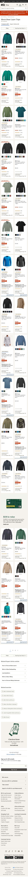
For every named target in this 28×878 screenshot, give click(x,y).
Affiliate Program (5, 833)
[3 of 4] (7, 44)
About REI (17, 827)
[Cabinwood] (20, 349)
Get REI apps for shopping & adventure (14, 855)
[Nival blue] (2, 269)
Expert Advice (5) (14, 24)
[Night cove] (8, 156)
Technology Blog (19, 833)
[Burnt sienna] (9, 120)
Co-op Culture (4, 829)
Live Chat (3, 845)
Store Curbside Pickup (20, 800)
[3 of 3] (21, 267)
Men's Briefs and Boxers (9, 700)
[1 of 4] (6, 44)
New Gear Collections (6, 818)
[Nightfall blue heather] (23, 47)
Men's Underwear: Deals (9, 691)
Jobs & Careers (4, 827)
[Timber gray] (22, 156)
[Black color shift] (16, 269)
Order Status (18, 795)
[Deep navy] (7, 120)
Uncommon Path (19, 820)
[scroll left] (15, 47)
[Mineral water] (18, 391)
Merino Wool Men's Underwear (10, 704)
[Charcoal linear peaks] (25, 47)
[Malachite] (2, 84)
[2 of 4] (20, 44)
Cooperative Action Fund (21, 829)
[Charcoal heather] (21, 47)
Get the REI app (14, 745)
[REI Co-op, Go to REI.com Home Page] (3, 4)
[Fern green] (3, 120)
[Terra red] (6, 156)
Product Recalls (8, 872)
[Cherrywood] (24, 156)
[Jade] (2, 617)
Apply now (6, 524)
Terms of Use (7, 867)
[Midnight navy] (19, 196)
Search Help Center (5, 841)
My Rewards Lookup (6, 797)
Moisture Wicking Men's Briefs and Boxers (13, 708)
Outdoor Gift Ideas (5, 808)
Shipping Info (18, 802)
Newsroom (17, 831)
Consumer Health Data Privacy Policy (14, 871)
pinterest (16, 851)
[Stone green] (10, 156)
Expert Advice (18, 816)
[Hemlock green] (22, 349)
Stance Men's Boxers (8, 695)
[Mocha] (4, 617)
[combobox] (14, 8)
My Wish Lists (4, 799)
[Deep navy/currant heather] (20, 269)
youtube (19, 851)
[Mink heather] (17, 47)
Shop (7, 5)
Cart (23, 4)
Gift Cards (3, 810)
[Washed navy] (2, 391)
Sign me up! (14, 769)
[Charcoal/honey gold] (16, 576)
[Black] (2, 47)
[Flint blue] (23, 196)
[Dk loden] (25, 196)
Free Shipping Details (20, 810)
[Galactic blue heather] (8, 617)
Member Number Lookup (7, 816)
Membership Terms (7, 874)
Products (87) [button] (5, 24)
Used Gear (3, 820)
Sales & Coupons (19, 808)
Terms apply (18, 522)
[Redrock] (4, 84)
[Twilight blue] (17, 120)
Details (19, 760)
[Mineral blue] (25, 120)
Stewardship (18, 835)
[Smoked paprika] (6, 47)
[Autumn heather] (6, 617)
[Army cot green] (20, 156)
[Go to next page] (18, 650)
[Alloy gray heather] (4, 156)
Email (2, 763)
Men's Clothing (3, 16)
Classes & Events (19, 818)
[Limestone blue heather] (24, 349)
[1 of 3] (6, 267)
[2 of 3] (7, 267)
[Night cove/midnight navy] (4, 47)
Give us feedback (11, 754)
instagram (6, 851)
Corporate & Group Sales (7, 835)
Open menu (25, 4)
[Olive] (10, 617)
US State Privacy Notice (18, 869)
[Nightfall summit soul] (7, 312)
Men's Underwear (11, 16)
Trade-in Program (5, 822)
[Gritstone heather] (21, 196)
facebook (12, 851)
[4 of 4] (8, 44)
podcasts (22, 851)
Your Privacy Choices (18, 867)
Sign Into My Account (6, 795)
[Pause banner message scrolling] (26, 12)
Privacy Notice (8, 869)
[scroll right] (26, 47)
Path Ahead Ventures (20, 822)
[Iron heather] (11, 120)
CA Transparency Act (18, 872)
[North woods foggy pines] (16, 432)
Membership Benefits (6, 801)
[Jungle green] (4, 391)
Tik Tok (9, 851)
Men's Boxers (6, 717)
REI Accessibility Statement (19, 874)
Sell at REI (3, 831)
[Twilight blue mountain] (4, 269)
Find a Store (4, 843)
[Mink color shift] (18, 269)
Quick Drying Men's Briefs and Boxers (12, 712)
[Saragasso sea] (18, 156)
